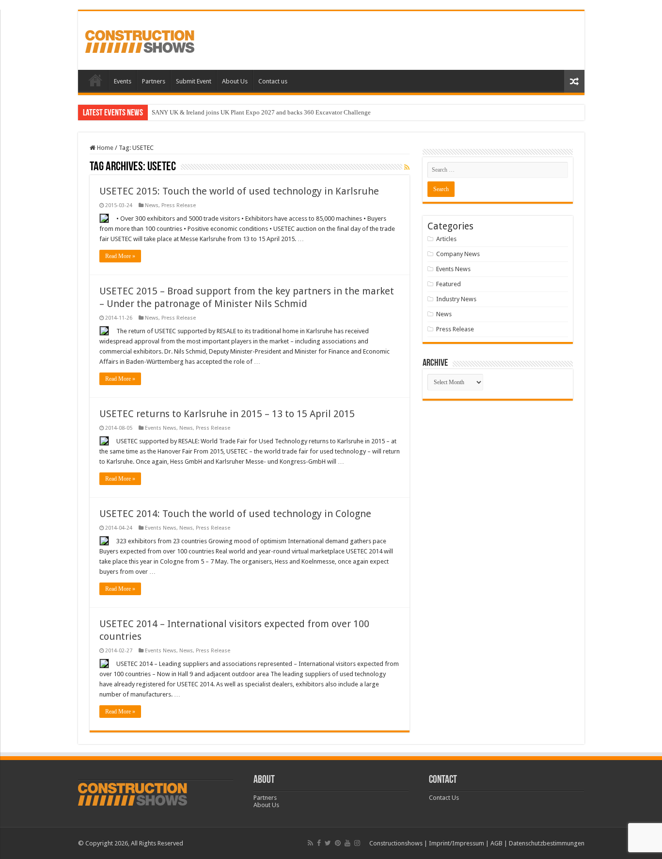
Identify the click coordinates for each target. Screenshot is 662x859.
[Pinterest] (338, 843)
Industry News (456, 299)
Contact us (272, 81)
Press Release (178, 205)
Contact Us (444, 797)
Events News (160, 428)
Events (122, 81)
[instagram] (357, 843)
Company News (458, 254)
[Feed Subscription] (407, 167)
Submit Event (193, 81)
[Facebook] (319, 843)
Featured (448, 284)
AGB (496, 843)
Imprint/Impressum (456, 843)
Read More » (120, 256)
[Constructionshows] (139, 39)
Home (95, 80)
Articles (446, 239)
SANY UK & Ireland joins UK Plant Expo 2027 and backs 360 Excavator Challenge (261, 112)
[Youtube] (347, 843)
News (151, 205)
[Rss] (310, 843)
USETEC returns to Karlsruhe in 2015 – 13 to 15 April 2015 (227, 414)
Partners (153, 81)
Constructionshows (396, 843)
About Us (235, 81)
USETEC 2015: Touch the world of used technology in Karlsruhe (239, 191)
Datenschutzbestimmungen (546, 843)
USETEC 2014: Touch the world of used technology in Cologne (235, 513)
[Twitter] (328, 843)
